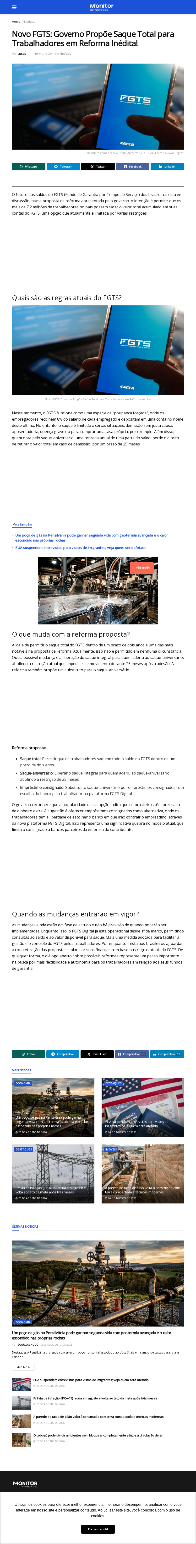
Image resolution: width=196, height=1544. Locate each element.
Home (16, 22)
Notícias (29, 22)
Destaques (113, 1083)
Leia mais (25, 1365)
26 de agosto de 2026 (32, 1132)
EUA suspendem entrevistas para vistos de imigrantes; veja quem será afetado (81, 547)
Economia (23, 1083)
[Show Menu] (14, 7)
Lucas (22, 53)
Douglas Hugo (28, 1344)
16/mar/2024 (43, 53)
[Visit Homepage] (102, 7)
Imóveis (111, 1149)
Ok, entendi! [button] (98, 1529)
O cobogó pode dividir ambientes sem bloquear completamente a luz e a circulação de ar (98, 1435)
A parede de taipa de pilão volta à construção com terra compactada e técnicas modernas (142, 1190)
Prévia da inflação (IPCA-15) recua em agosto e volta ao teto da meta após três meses (51, 1190)
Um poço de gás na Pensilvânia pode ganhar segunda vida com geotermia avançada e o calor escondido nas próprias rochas (52, 1121)
